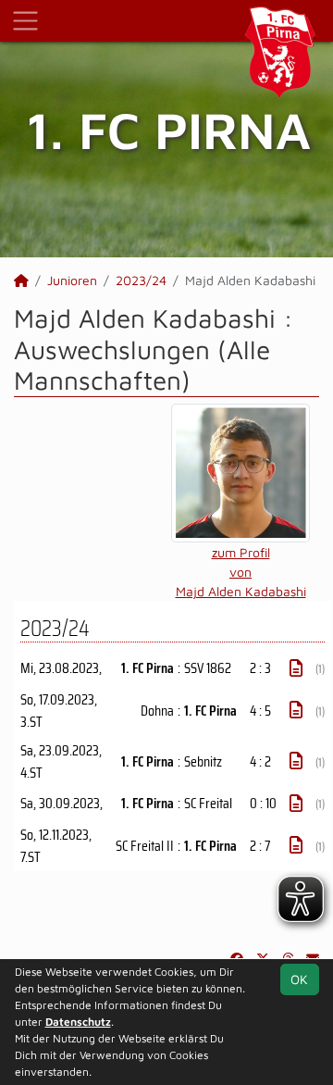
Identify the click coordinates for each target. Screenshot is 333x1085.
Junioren (72, 280)
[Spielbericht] (296, 668)
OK (299, 979)
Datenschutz (78, 1022)
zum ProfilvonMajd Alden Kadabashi (241, 571)
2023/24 (141, 280)
